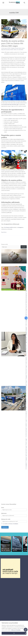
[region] (14, 628)
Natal (2, 49)
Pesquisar (23, 247)
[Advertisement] (14, 486)
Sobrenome (4, 513)
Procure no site (4, 244)
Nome (2, 507)
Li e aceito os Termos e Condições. (10, 523)
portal (10, 118)
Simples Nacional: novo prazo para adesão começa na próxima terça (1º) (26, 359)
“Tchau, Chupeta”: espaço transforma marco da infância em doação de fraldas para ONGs (26, 299)
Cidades (13, 48)
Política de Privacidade (15, 630)
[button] (24, 3)
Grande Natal (18, 48)
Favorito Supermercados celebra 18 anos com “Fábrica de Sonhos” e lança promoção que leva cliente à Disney (26, 427)
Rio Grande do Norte (8, 49)
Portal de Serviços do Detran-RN (10, 104)
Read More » (4, 232)
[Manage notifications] (26, 633)
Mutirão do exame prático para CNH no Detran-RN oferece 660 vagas (12, 43)
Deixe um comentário (18, 49)
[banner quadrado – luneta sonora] (10, 568)
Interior (23, 48)
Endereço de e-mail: (5, 519)
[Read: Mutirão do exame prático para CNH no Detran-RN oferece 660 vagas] (14, 28)
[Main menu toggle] (3, 2)
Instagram (20, 227)
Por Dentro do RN (8, 227)
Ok (14, 633)
